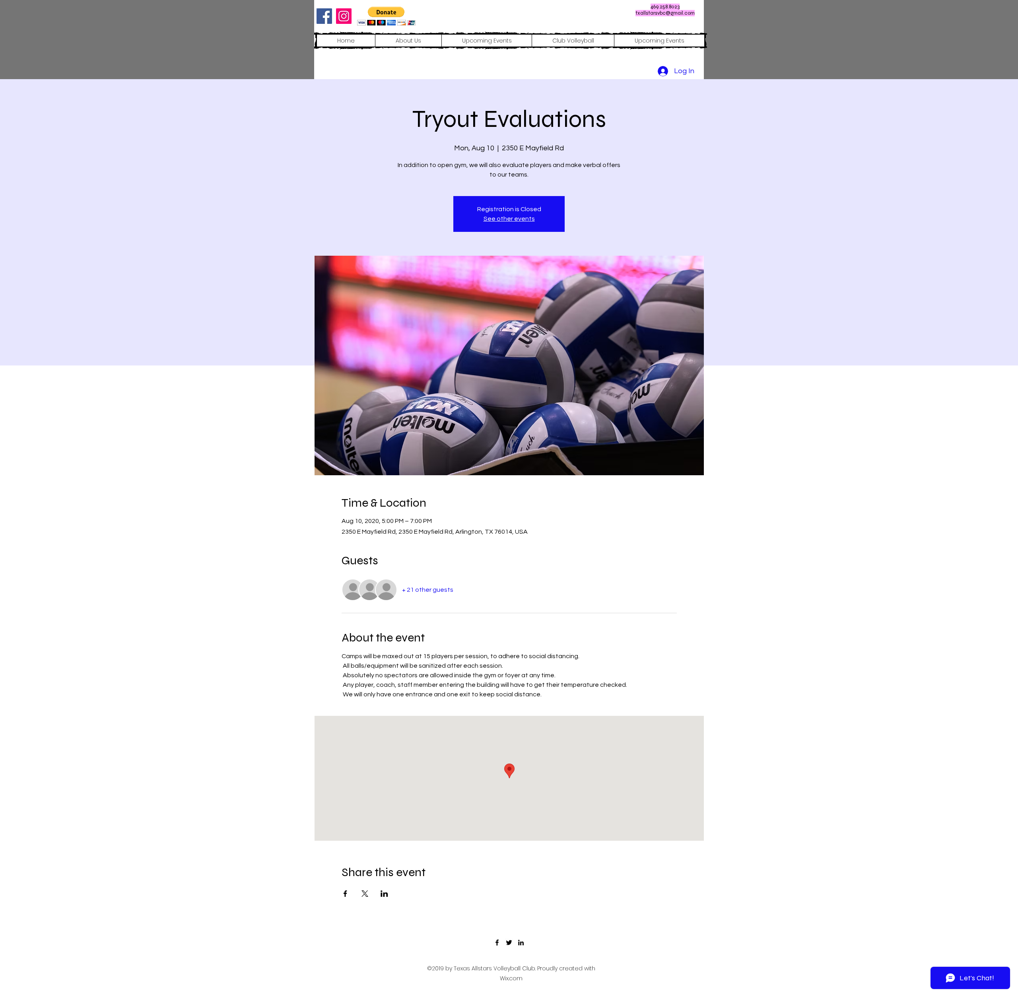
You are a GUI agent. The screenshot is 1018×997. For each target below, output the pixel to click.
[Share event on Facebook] (345, 893)
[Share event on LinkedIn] (384, 893)
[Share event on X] (365, 893)
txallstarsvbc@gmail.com (665, 13)
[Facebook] (324, 16)
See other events (509, 219)
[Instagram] (344, 16)
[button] (386, 16)
